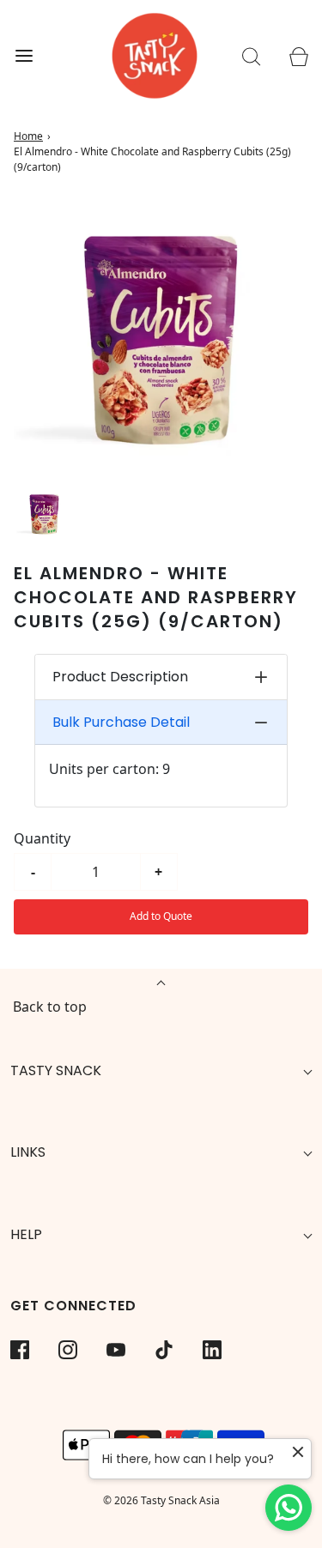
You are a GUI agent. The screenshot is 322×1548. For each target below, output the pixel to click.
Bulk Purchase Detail (121, 722)
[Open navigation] (23, 56)
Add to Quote (161, 916)
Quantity (42, 838)
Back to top (50, 1006)
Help (26, 1234)
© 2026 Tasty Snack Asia (161, 1500)
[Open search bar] (251, 56)
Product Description (120, 676)
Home (28, 136)
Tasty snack (55, 1070)
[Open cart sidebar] (298, 56)
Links (28, 1152)
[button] (44, 513)
